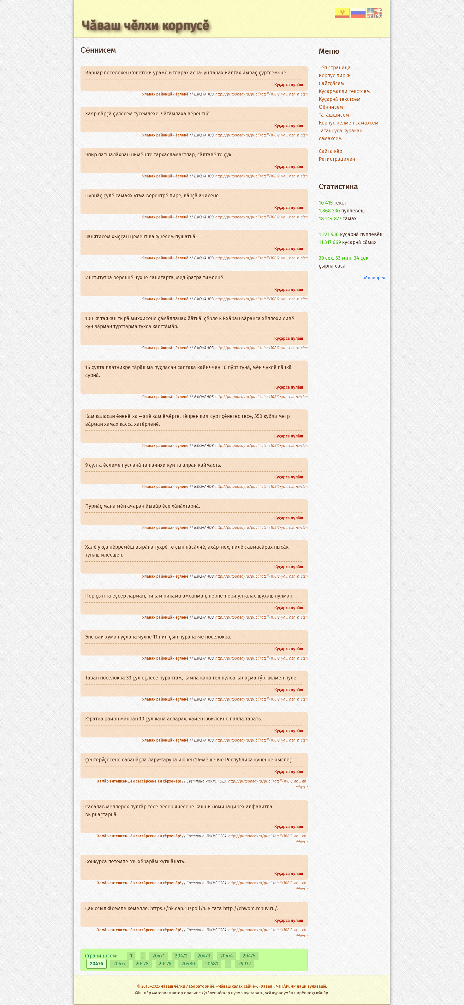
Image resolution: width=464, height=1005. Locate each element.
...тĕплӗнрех (372, 277)
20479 (165, 964)
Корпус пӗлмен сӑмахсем (348, 123)
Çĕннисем (331, 107)
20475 (249, 956)
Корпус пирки (335, 76)
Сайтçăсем (331, 84)
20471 (158, 956)
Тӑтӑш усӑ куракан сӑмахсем (340, 135)
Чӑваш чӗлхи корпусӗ (145, 26)
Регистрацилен (337, 159)
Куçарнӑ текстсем (339, 99)
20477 (119, 964)
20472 (181, 956)
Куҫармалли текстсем (344, 91)
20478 (142, 964)
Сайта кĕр (330, 151)
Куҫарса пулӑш (288, 85)
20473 (204, 956)
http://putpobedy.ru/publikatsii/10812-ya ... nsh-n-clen (261, 94)
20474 (226, 956)
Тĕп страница (335, 68)
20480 (188, 964)
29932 (244, 964)
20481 (211, 964)
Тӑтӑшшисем (334, 115)
